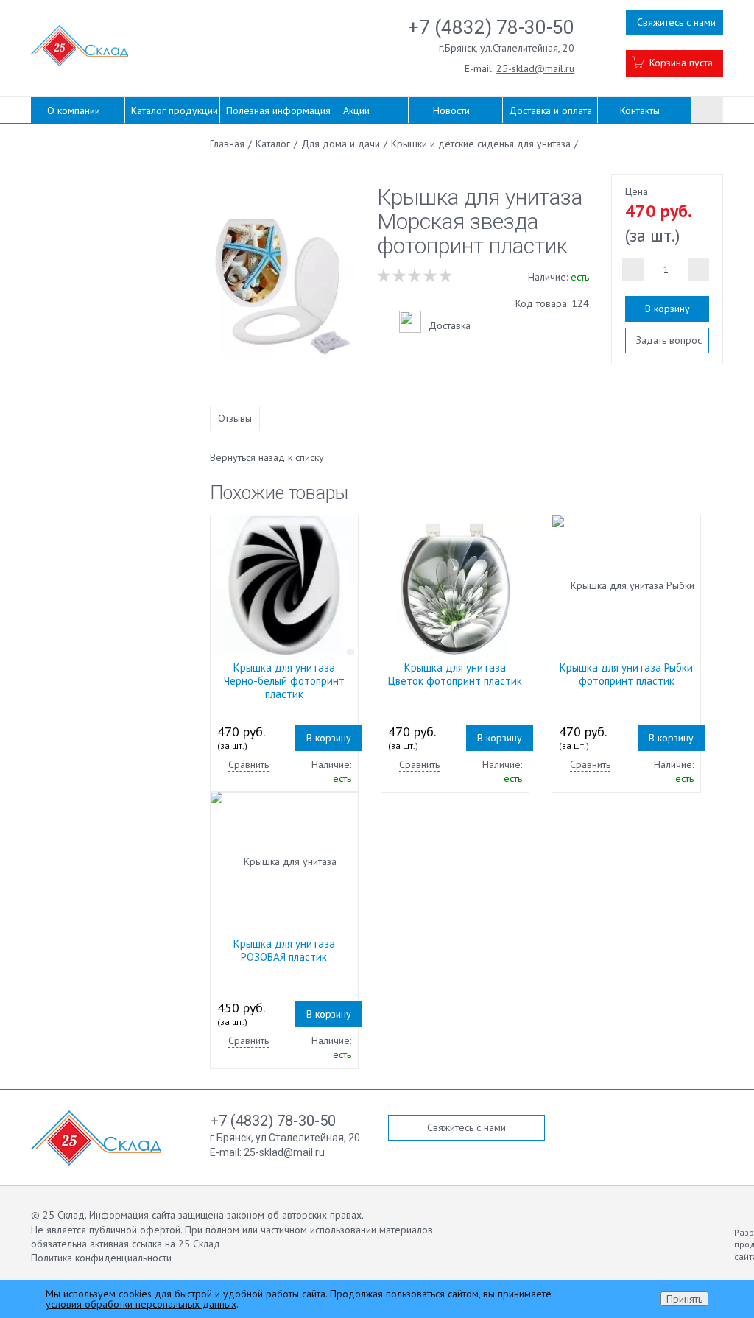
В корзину (667, 308)
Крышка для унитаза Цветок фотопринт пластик (455, 674)
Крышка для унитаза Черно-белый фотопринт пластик (284, 680)
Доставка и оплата (550, 110)
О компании (73, 110)
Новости (451, 110)
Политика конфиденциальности (101, 1257)
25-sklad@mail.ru (535, 68)
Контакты (640, 110)
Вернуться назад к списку (267, 457)
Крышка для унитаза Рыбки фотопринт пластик (626, 674)
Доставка (450, 325)
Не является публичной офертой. (106, 1229)
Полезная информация (270, 110)
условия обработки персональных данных (141, 1304)
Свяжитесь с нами (676, 22)
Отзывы (235, 418)
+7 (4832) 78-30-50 (491, 27)
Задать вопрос (669, 340)
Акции (356, 110)
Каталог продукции (174, 110)
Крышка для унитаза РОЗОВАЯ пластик (284, 950)
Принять (684, 1298)
